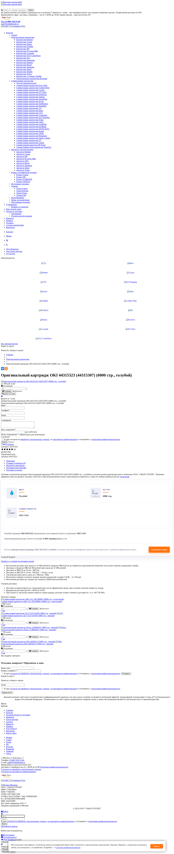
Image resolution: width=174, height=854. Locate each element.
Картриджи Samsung (25, 67)
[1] (2, 449)
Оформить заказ (8, 852)
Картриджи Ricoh (24, 65)
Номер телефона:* (9, 671)
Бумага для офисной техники (24, 172)
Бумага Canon (22, 175)
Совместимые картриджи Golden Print (32, 88)
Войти (4, 824)
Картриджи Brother (24, 40)
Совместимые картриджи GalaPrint (31, 124)
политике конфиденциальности (68, 848)
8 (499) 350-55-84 (16, 760)
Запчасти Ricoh (23, 163)
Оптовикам (16, 214)
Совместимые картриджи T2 (28, 140)
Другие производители (26, 83)
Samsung (10, 751)
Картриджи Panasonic (25, 60)
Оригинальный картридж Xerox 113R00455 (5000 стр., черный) (28, 630)
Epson (8, 742)
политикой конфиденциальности (105, 439)
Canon (8, 740)
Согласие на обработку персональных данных (21, 769)
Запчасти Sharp (22, 168)
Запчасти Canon (23, 154)
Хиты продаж (12, 719)
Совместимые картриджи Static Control (33, 138)
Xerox (8, 753)
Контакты (10, 227)
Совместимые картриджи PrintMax (31, 106)
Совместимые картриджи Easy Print (31, 85)
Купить (4, 442)
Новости (10, 218)
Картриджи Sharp (23, 69)
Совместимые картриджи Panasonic (31, 136)
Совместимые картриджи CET (29, 113)
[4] (10, 449)
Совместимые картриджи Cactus (30, 90)
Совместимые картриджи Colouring (31, 115)
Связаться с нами (159, 550)
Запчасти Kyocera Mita (26, 159)
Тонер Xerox (21, 193)
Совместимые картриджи (22, 81)
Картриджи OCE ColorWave (28, 56)
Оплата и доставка (14, 211)
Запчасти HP (21, 156)
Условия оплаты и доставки (18, 715)
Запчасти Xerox (23, 170)
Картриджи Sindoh (24, 72)
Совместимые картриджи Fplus (29, 120)
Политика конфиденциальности (54, 767)
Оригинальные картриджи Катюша (31, 78)
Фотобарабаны (17, 198)
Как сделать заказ (13, 209)
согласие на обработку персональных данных (30, 673)
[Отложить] (3, 611)
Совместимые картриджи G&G (30, 122)
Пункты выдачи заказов (21, 216)
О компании (11, 204)
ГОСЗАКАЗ (11, 729)
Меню (8, 236)
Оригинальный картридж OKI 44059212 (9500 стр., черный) (27, 644)
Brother (9, 737)
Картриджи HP (22, 49)
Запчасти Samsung (24, 166)
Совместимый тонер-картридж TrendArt (33, 147)
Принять (156, 846)
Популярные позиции (20, 202)
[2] (5, 449)
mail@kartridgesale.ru (10, 24)
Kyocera (9, 747)
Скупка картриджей (15, 225)
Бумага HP (21, 177)
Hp (7, 744)
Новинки (10, 717)
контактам (124, 477)
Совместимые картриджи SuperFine (31, 99)
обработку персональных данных (35, 439)
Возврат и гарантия (19, 207)
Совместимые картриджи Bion (29, 111)
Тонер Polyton (22, 191)
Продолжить (7, 849)
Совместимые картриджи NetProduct (32, 104)
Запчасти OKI (22, 161)
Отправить (126, 674)
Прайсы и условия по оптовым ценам (17, 561)
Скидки (9, 722)
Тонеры (14, 186)
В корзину (7, 391)
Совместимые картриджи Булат (30, 101)
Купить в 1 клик (9, 394)
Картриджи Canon (24, 42)
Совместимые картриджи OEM (30, 133)
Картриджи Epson (24, 44)
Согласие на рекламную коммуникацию (18, 772)
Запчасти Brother (23, 152)
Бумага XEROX (23, 182)
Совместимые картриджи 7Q (29, 108)
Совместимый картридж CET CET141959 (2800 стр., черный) (28, 616)
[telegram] (23, 26)
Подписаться (7, 693)
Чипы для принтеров (20, 200)
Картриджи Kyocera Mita (27, 51)
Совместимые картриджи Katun (30, 131)
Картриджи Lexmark (25, 53)
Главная (9, 710)
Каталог (9, 33)
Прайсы (9, 220)
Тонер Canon (21, 188)
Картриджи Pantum (24, 62)
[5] (12, 449)
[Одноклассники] (6, 368)
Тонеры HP (21, 195)
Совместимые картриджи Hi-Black (31, 127)
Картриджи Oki (23, 58)
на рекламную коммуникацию (64, 673)
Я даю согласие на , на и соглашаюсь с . (62, 439)
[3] (7, 449)
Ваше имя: (5, 668)
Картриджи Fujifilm (24, 46)
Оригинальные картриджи (22, 37)
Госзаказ (9, 223)
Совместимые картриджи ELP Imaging (33, 117)
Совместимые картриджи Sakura (30, 97)
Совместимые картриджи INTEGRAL (32, 129)
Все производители (9, 344)
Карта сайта (11, 733)
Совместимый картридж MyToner (31, 145)
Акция (14, 35)
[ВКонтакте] (2, 368)
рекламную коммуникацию (65, 439)
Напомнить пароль (9, 826)
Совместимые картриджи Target (30, 143)
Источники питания (20, 184)
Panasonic (10, 749)
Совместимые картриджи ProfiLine (31, 95)
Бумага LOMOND (24, 179)
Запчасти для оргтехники (22, 149)
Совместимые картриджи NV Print (31, 92)
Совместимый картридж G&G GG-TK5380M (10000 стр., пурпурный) (31, 601)
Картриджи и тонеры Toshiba (29, 76)
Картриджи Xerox (24, 74)
